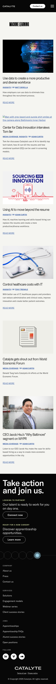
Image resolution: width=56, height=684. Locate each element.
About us (7, 570)
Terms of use (21, 673)
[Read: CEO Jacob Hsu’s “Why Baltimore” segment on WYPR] (28, 412)
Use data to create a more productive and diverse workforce (26, 80)
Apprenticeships (11, 626)
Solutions (7, 595)
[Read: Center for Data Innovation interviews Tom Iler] (28, 118)
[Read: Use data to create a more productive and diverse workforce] (28, 56)
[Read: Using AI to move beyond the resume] (28, 187)
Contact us (8, 581)
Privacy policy (33, 673)
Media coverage (10, 136)
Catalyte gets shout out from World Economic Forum (25, 361)
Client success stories (13, 612)
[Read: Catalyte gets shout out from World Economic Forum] (28, 336)
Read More (8, 102)
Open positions (10, 642)
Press (5, 576)
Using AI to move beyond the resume (26, 209)
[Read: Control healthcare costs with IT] (28, 262)
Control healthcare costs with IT (22, 284)
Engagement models (13, 601)
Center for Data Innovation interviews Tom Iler (26, 129)
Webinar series (10, 606)
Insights (7, 87)
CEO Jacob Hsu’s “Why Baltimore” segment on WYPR (24, 436)
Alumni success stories (14, 636)
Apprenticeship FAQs (13, 631)
